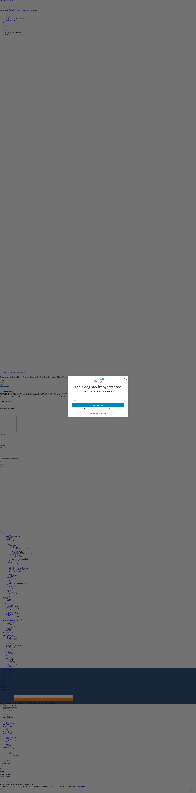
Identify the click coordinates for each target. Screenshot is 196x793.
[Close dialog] (126, 378)
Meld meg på (98, 405)
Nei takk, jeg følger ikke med (98, 413)
